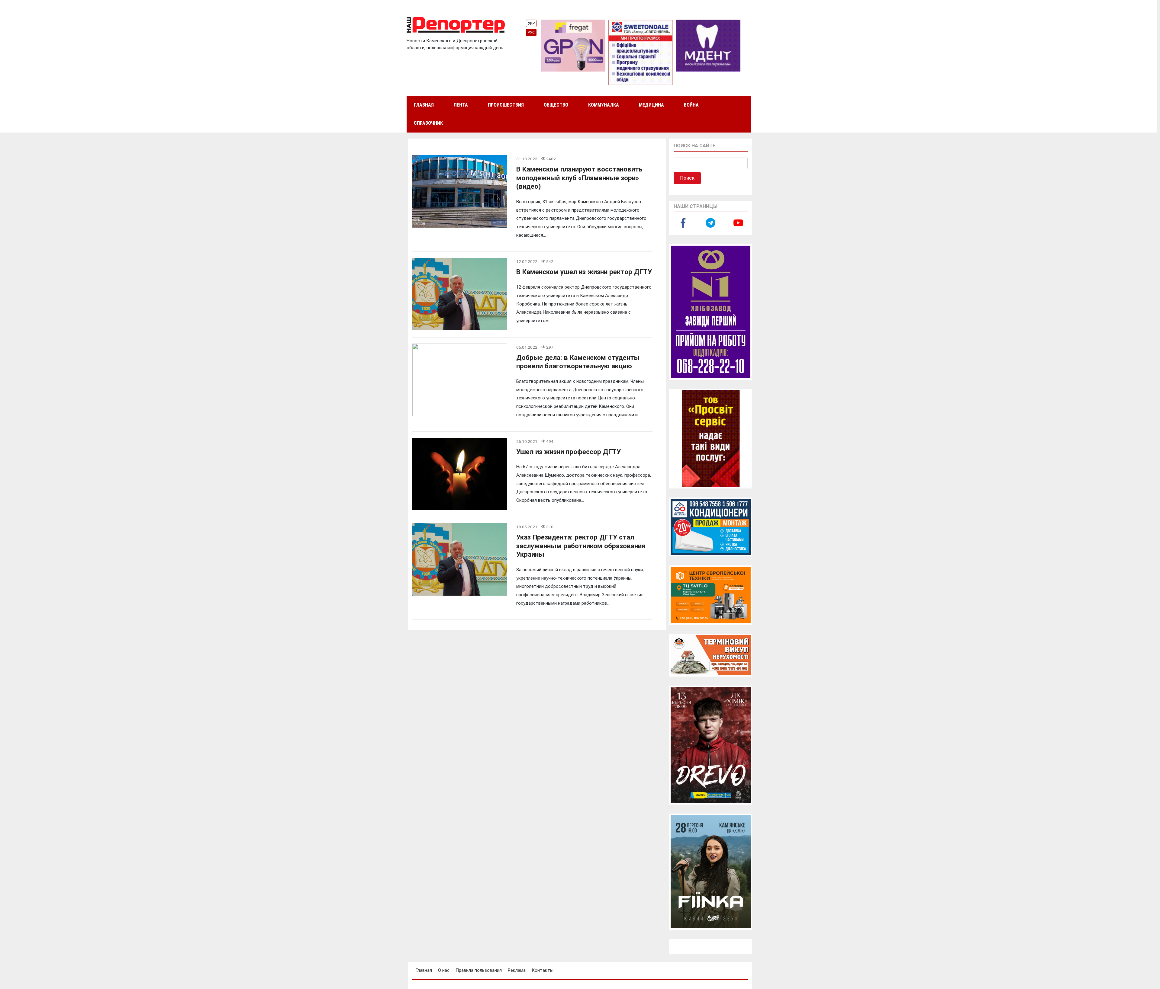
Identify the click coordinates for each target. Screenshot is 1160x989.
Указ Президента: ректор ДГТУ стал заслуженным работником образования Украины (581, 545)
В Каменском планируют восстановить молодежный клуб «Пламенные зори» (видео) (579, 177)
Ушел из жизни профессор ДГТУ (568, 452)
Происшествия (506, 105)
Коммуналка (603, 105)
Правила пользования (479, 970)
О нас (444, 970)
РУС (531, 32)
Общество (556, 105)
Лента (460, 105)
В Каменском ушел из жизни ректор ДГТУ (584, 272)
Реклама (517, 970)
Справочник (428, 123)
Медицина (651, 105)
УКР (531, 23)
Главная (424, 105)
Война (691, 105)
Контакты (542, 970)
